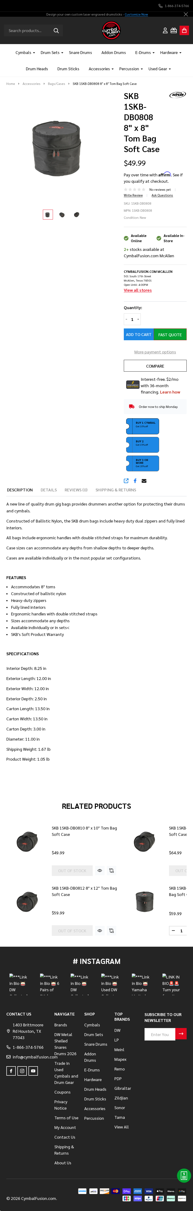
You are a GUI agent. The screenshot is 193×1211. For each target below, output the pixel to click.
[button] (142, 426)
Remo (119, 1068)
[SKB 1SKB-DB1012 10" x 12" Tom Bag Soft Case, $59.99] (144, 902)
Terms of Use (66, 1117)
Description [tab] (20, 489)
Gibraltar (122, 1088)
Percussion (129, 68)
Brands (60, 1024)
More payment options (155, 351)
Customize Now (136, 14)
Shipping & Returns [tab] (116, 489)
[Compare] (111, 870)
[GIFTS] (174, 30)
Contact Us (64, 1137)
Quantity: (133, 307)
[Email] (144, 480)
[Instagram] (22, 1071)
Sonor (119, 1107)
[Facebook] (135, 480)
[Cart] (184, 30)
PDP (118, 1078)
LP (116, 1039)
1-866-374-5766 (28, 1047)
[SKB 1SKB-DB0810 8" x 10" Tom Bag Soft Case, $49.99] (27, 842)
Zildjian (121, 1097)
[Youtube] (33, 1071)
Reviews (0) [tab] (76, 489)
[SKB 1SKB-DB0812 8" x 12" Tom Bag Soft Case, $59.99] (27, 902)
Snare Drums (80, 52)
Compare (155, 366)
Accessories (99, 68)
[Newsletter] (181, 1033)
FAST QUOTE (170, 334)
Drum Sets (50, 52)
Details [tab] (49, 489)
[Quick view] (100, 870)
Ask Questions (162, 195)
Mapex (120, 1059)
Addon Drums (113, 52)
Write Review (133, 195)
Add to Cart (139, 334)
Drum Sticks (68, 68)
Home (10, 83)
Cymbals (23, 52)
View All (121, 1126)
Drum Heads (37, 68)
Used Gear (158, 68)
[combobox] (33, 30)
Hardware (169, 52)
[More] (32, 52)
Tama (119, 1117)
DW (117, 1030)
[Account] (165, 30)
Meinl (119, 1049)
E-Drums (143, 52)
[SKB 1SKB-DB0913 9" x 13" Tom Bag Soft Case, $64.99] (144, 842)
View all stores (138, 290)
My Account (65, 1127)
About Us (62, 1162)
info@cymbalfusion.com (35, 1056)
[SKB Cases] (176, 94)
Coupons (62, 1092)
